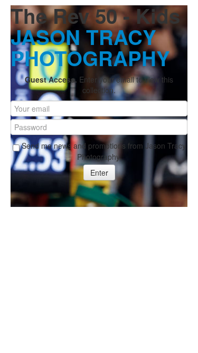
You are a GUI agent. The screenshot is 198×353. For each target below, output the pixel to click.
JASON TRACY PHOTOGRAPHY (90, 47)
